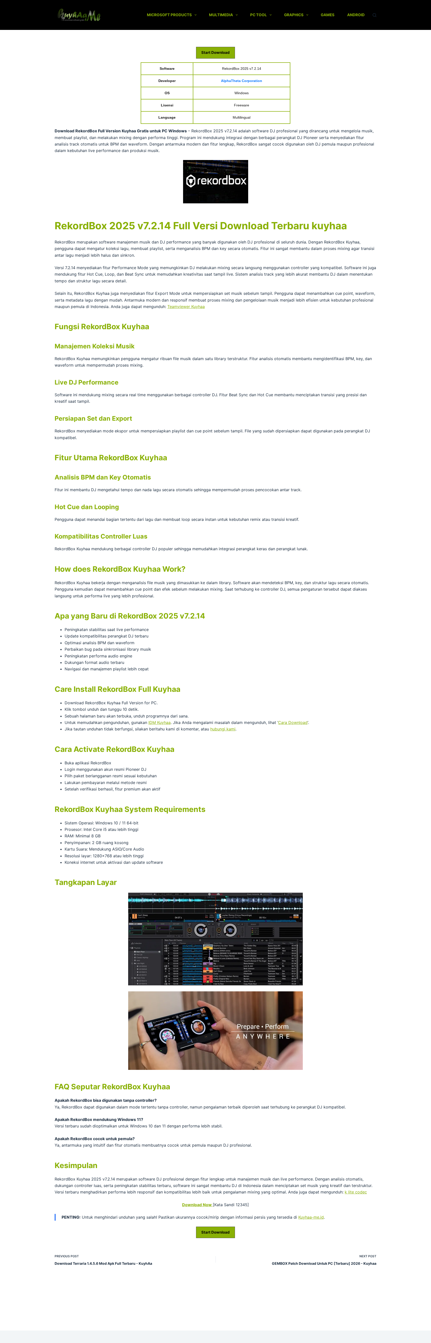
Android (356, 14)
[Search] (374, 15)
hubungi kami (222, 728)
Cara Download (293, 722)
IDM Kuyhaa (159, 722)
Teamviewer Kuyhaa (186, 306)
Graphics (294, 14)
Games (327, 14)
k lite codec (356, 1191)
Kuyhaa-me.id (311, 1217)
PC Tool (258, 14)
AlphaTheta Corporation (241, 81)
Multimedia (221, 14)
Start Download (215, 52)
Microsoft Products (169, 14)
